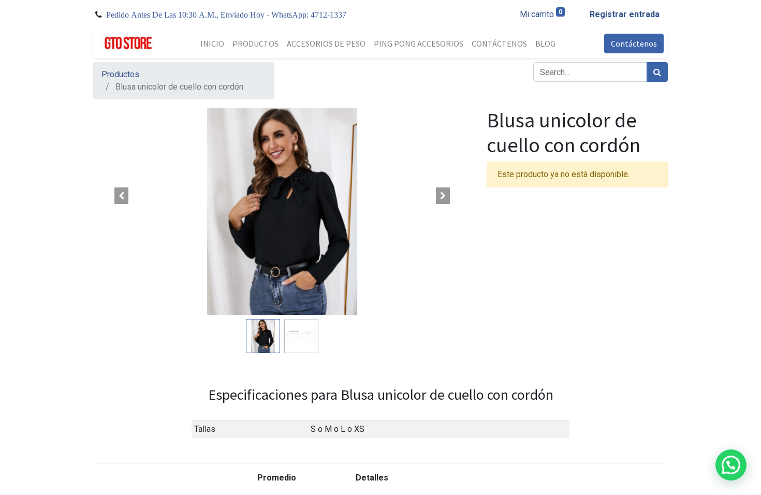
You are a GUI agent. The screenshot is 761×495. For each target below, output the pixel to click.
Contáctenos (634, 43)
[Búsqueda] (657, 72)
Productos (120, 74)
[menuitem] (212, 43)
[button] (121, 196)
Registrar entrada (625, 14)
